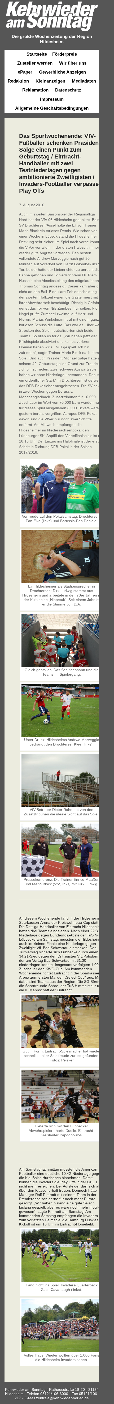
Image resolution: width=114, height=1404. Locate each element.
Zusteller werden (34, 63)
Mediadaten (84, 81)
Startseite (37, 54)
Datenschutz (68, 90)
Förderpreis (64, 54)
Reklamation (35, 90)
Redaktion (18, 81)
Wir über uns (72, 63)
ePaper (25, 72)
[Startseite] (52, 31)
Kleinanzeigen (50, 81)
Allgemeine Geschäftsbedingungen (52, 108)
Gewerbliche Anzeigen (62, 72)
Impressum (52, 99)
